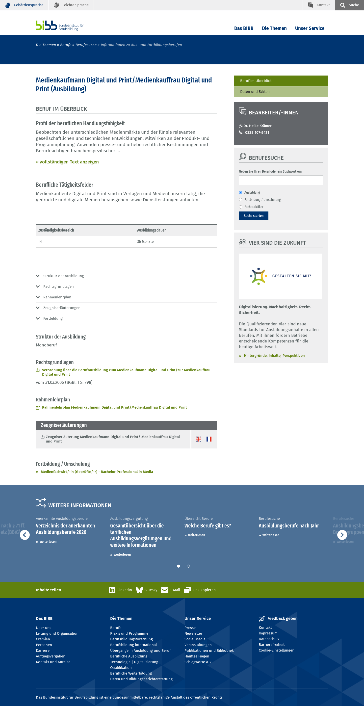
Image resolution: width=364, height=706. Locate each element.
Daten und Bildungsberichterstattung (141, 679)
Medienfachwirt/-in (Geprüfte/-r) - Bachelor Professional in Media (97, 472)
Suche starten (253, 215)
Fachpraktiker (253, 207)
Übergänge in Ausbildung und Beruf (140, 650)
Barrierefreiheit (272, 644)
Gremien (43, 639)
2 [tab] (188, 566)
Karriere (43, 650)
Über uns (43, 628)
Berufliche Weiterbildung (131, 673)
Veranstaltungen (198, 645)
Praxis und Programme (129, 633)
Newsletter (193, 633)
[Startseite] (67, 25)
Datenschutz (269, 639)
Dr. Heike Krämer (257, 126)
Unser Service (309, 28)
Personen (44, 645)
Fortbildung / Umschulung (262, 199)
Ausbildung (252, 192)
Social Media (195, 639)
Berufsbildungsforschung (131, 639)
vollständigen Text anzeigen (69, 162)
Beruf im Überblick (256, 80)
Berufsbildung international (133, 645)
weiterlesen (48, 541)
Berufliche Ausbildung (128, 656)
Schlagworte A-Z (198, 662)
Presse (190, 628)
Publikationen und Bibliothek (209, 650)
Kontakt (265, 627)
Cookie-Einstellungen (276, 650)
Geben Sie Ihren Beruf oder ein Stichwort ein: (270, 171)
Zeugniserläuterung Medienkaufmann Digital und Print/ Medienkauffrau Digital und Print (113, 439)
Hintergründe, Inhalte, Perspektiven (274, 355)
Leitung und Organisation (57, 633)
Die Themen (274, 28)
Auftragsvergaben (50, 656)
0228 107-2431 (257, 132)
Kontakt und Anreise (53, 662)
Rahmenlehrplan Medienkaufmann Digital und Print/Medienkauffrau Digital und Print (114, 407)
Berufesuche (86, 45)
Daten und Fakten (255, 91)
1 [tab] (178, 566)
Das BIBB (244, 28)
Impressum (268, 633)
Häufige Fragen (196, 656)
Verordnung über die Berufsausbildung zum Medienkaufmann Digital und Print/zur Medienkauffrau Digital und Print (126, 372)
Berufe (65, 45)
